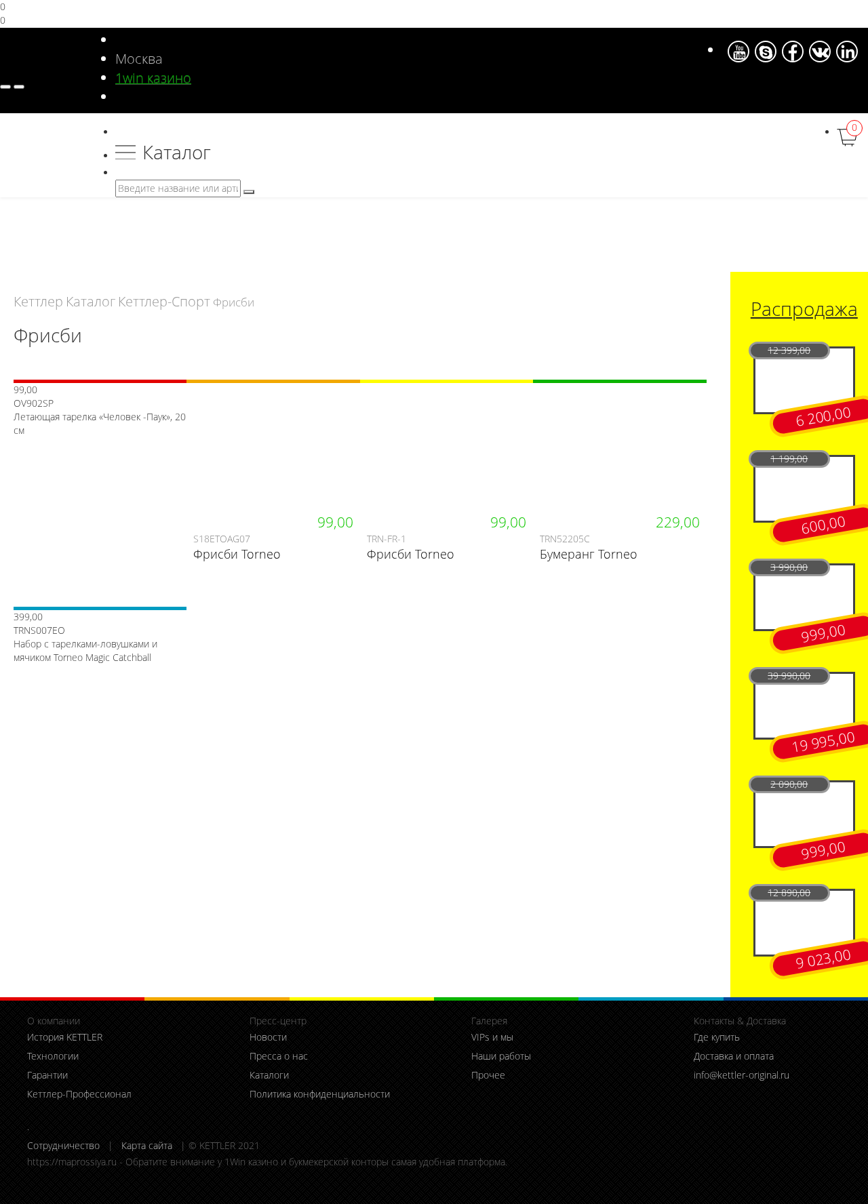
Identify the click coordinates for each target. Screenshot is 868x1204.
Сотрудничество (63, 1145)
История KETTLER (64, 1036)
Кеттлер (38, 301)
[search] (248, 192)
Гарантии (47, 1074)
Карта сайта (146, 1145)
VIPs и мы (492, 1036)
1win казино (153, 77)
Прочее (488, 1074)
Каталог (176, 152)
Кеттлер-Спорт (164, 301)
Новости (268, 1036)
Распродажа (804, 308)
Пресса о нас (279, 1055)
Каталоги (269, 1074)
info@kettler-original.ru (741, 1074)
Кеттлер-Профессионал (79, 1093)
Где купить (717, 1036)
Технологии (53, 1055)
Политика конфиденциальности (320, 1093)
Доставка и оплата (734, 1055)
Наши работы (501, 1055)
